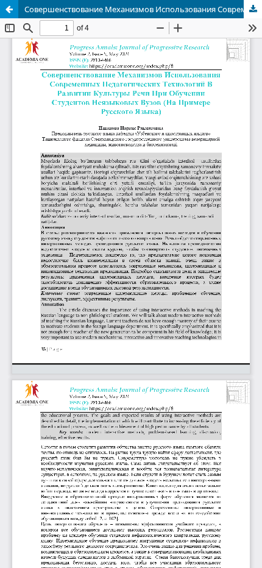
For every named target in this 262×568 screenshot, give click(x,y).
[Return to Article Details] (9, 9)
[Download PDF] (253, 9)
